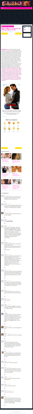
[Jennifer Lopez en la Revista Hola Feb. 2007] (16, 156)
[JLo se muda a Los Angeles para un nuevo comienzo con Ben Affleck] (6, 181)
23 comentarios (10, 31)
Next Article (18, 33)
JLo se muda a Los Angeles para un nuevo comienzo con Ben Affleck (6, 187)
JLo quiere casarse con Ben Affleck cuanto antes (6, 175)
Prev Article (5, 33)
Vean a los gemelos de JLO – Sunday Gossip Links (16, 174)
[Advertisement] (16, 16)
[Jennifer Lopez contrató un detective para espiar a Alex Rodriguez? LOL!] (16, 181)
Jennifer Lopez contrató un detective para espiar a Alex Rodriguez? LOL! (16, 187)
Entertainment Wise (10, 70)
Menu (2, 8)
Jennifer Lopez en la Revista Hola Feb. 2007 (16, 161)
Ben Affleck (5, 26)
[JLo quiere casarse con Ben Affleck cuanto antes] (6, 169)
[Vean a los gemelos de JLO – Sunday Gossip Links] (16, 169)
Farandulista (14, 411)
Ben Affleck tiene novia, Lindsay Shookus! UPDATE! (5, 160)
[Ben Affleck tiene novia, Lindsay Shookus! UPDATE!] (6, 155)
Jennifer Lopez (10, 26)
